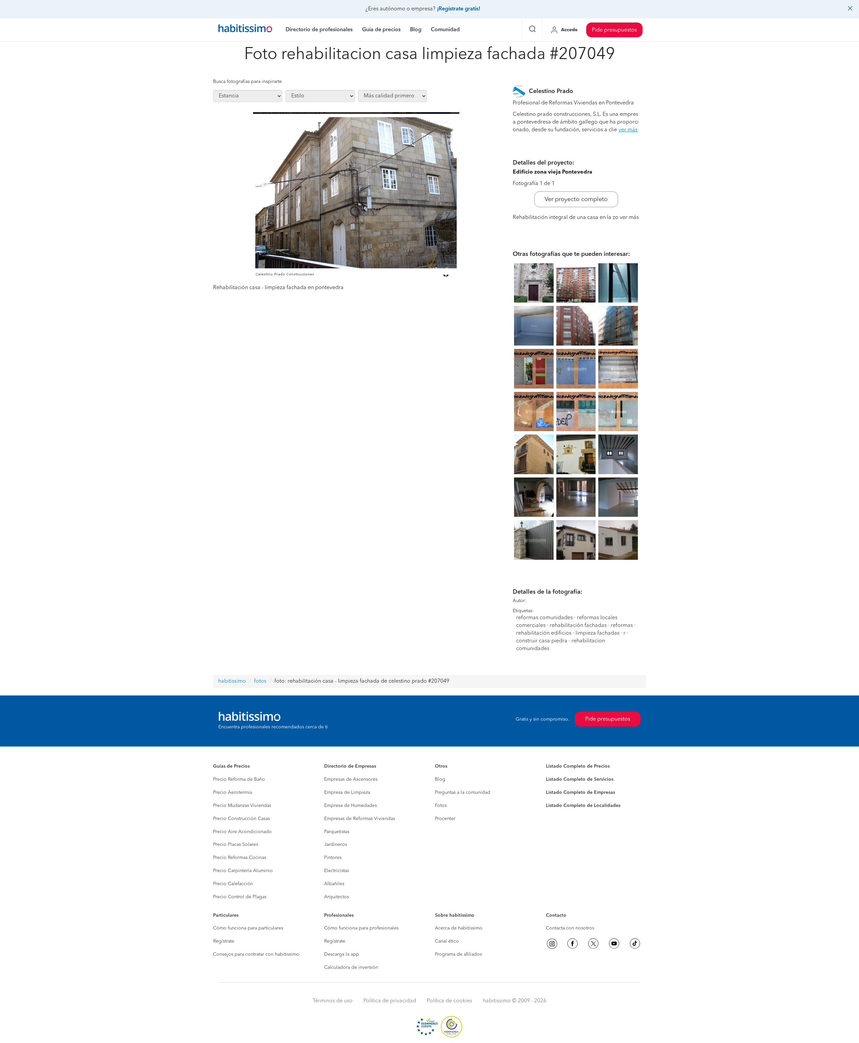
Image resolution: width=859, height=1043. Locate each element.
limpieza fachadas (597, 633)
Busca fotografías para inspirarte (247, 81)
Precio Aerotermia (232, 792)
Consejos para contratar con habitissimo (256, 954)
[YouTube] (614, 944)
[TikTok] (635, 944)
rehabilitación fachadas (578, 625)
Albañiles (334, 883)
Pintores (333, 857)
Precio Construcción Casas (241, 818)
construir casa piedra (541, 641)
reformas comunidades (544, 618)
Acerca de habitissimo (459, 928)
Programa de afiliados (458, 954)
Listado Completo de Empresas (580, 792)
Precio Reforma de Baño (239, 779)
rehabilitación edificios (543, 633)
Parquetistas (336, 831)
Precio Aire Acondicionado (242, 831)
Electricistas (336, 870)
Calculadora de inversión (351, 967)
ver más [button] (628, 130)
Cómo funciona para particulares (248, 928)
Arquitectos (336, 897)
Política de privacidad (389, 1001)
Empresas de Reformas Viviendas (359, 818)
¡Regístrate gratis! (458, 9)
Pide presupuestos (614, 30)
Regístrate (223, 941)
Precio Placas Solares (235, 844)
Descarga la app (341, 954)
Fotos (441, 805)
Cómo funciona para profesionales (361, 928)
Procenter (445, 818)
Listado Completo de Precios (578, 766)
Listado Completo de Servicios (579, 779)
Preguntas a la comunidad (462, 792)
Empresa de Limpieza (347, 792)
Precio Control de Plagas (239, 897)
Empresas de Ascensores (350, 779)
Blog (440, 779)
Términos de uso (333, 1001)
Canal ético (447, 941)
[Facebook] (572, 944)
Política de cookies (449, 1001)
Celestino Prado (551, 91)
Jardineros (335, 844)
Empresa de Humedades (350, 805)
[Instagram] (552, 944)
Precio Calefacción (233, 883)
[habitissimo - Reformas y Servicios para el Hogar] (245, 29)
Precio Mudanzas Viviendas (242, 805)
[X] (593, 944)
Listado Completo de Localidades (583, 805)
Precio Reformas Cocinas (239, 857)
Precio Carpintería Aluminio (243, 870)
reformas (622, 625)
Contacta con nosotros (570, 928)
